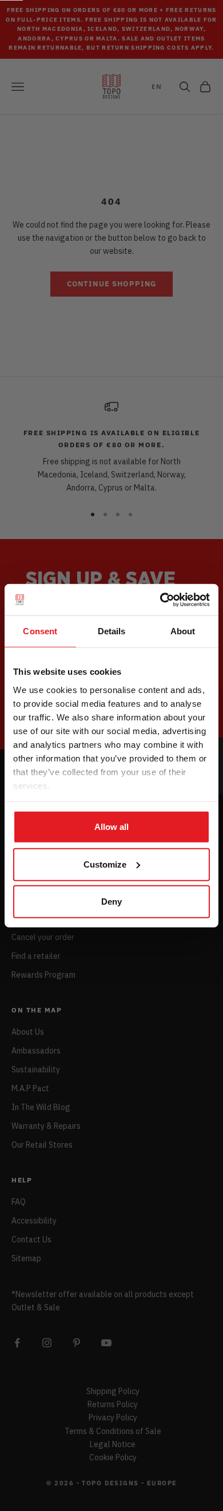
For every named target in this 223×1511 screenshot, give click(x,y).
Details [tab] (112, 631)
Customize (104, 864)
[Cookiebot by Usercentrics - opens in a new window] (160, 599)
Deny (111, 901)
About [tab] (183, 631)
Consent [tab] (40, 631)
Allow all (111, 827)
